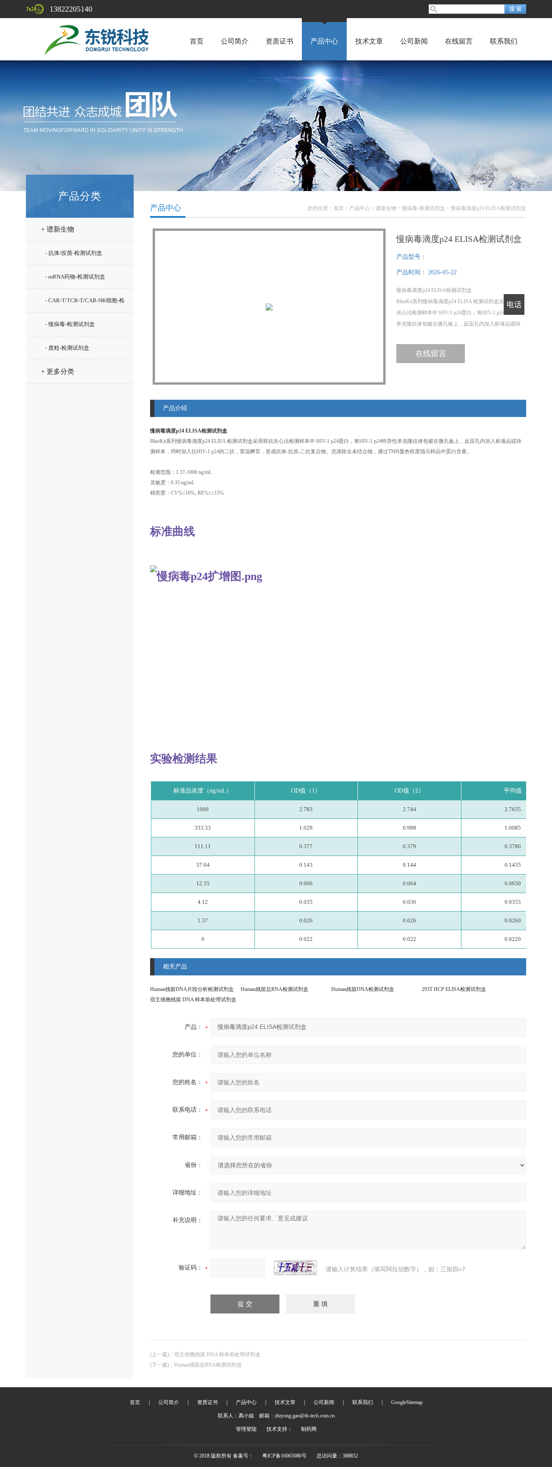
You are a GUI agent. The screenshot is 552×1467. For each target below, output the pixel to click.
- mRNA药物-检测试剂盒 (75, 276)
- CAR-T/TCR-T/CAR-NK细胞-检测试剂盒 (85, 304)
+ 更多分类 (57, 371)
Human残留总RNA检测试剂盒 (274, 989)
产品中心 (324, 41)
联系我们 (504, 41)
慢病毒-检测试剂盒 (423, 208)
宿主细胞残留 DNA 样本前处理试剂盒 (193, 1000)
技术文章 (369, 41)
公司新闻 (414, 41)
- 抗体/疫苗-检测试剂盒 (73, 253)
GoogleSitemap (407, 1402)
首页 (197, 41)
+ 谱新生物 (57, 229)
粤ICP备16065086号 (284, 1456)
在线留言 (459, 41)
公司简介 (234, 41)
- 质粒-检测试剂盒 (67, 348)
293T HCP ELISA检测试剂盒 (454, 989)
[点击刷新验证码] (295, 1267)
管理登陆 (246, 1429)
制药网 (309, 1429)
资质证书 (279, 41)
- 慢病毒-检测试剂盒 (70, 324)
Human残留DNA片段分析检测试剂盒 (192, 989)
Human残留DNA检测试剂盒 (362, 989)
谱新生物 (386, 208)
